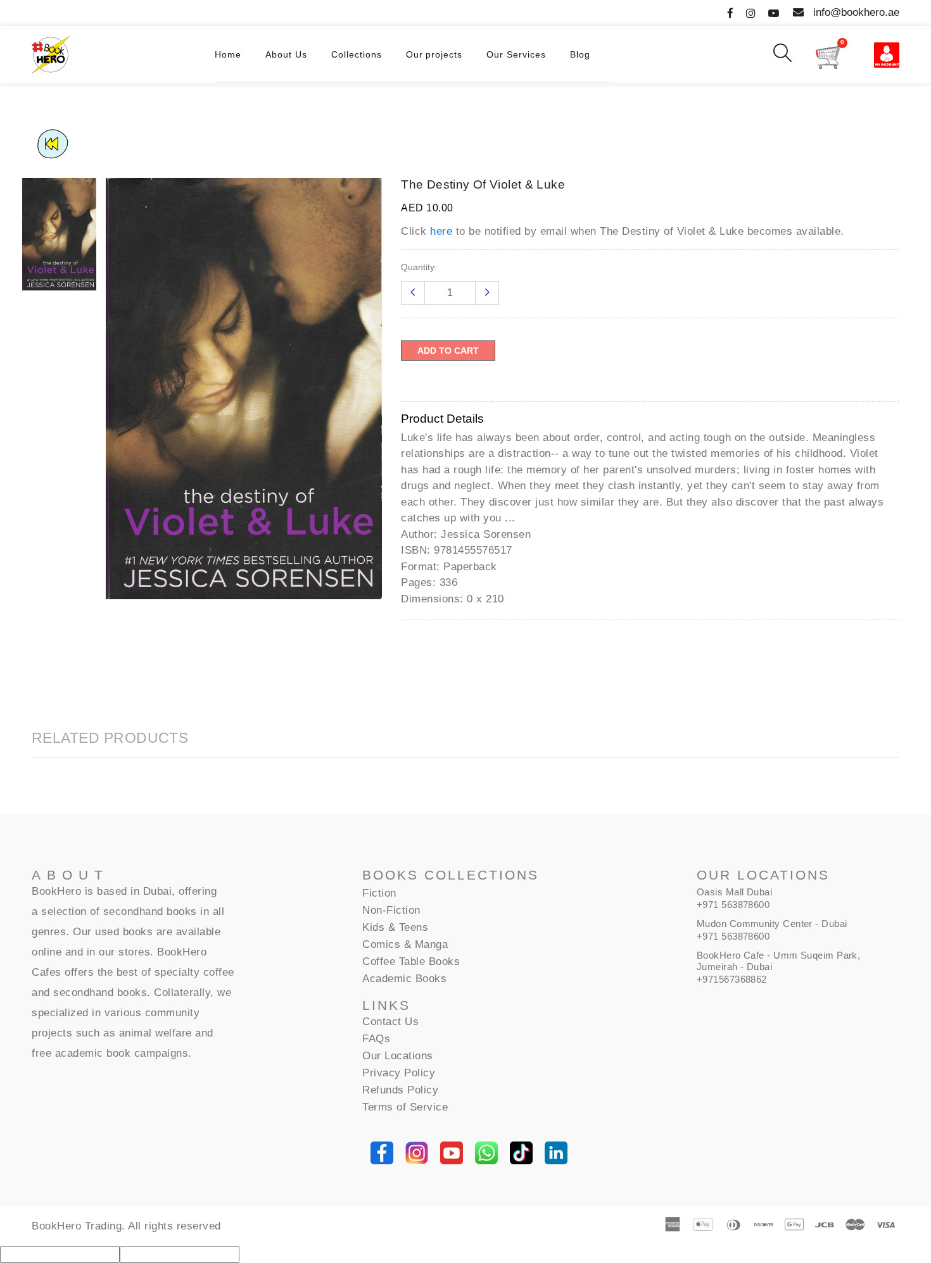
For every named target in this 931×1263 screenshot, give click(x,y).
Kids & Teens (395, 927)
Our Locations (397, 1056)
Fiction (379, 893)
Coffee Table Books (411, 961)
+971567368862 (732, 979)
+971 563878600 (733, 904)
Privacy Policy (398, 1073)
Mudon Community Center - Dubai (772, 923)
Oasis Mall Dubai (734, 892)
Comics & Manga (405, 944)
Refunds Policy (400, 1090)
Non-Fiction (391, 910)
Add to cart (448, 350)
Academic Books (404, 979)
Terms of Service (405, 1107)
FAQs (376, 1039)
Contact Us (390, 1022)
